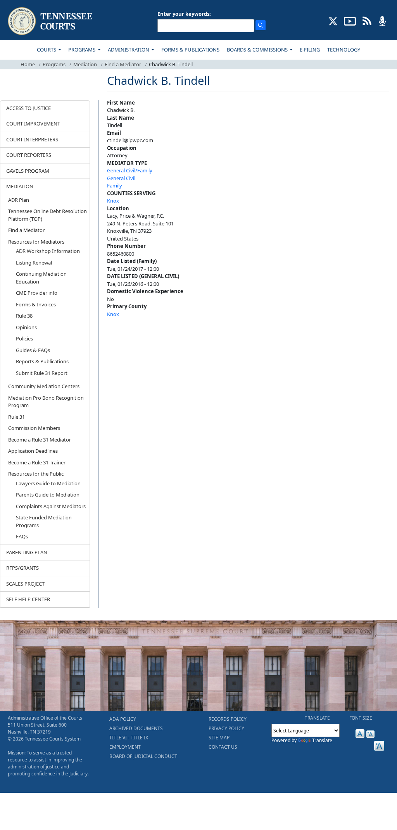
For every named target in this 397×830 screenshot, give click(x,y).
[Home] (51, 21)
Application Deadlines (33, 450)
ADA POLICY (122, 719)
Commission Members (34, 427)
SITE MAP (219, 737)
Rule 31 (16, 416)
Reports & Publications (42, 361)
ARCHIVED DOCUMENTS (136, 728)
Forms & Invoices (36, 304)
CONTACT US (223, 747)
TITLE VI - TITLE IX (128, 737)
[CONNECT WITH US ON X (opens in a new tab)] (333, 20)
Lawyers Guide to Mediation (48, 483)
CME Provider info (36, 292)
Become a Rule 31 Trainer (37, 462)
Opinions (26, 327)
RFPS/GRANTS (22, 567)
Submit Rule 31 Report (41, 372)
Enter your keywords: (184, 13)
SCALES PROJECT (25, 583)
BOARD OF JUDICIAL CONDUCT (143, 756)
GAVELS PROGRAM (27, 170)
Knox (113, 200)
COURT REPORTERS (28, 154)
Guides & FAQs (33, 350)
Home (28, 64)
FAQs (22, 536)
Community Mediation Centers (43, 386)
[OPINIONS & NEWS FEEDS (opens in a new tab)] (367, 20)
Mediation (85, 64)
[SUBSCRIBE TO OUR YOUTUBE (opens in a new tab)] (350, 20)
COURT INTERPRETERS (32, 139)
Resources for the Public (36, 473)
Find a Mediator (123, 64)
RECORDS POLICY (228, 719)
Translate (322, 740)
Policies (24, 338)
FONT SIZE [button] (360, 718)
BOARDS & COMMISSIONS (258, 49)
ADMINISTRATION (129, 49)
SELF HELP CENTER (28, 599)
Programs (54, 64)
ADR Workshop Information (48, 250)
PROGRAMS (82, 49)
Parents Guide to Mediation (47, 494)
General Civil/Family (129, 170)
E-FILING (310, 49)
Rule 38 (24, 315)
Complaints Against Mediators (51, 506)
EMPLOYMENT (125, 747)
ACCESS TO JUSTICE (28, 108)
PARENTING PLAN (26, 552)
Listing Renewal (34, 262)
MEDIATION (19, 186)
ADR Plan (18, 199)
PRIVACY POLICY (226, 728)
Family (114, 185)
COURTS (47, 49)
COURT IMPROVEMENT (33, 123)
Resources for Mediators (36, 241)
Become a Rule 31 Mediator (39, 439)
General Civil (121, 178)
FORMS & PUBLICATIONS (190, 49)
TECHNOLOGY (343, 49)
